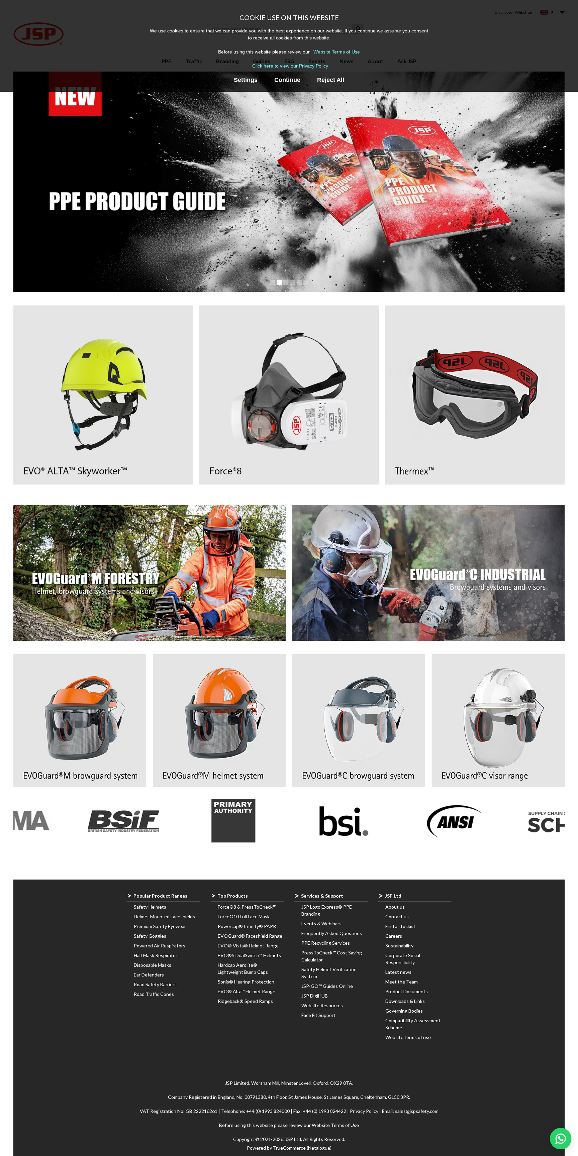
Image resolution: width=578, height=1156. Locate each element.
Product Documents (406, 991)
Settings (246, 80)
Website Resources (322, 1005)
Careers (393, 936)
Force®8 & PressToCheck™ (247, 907)
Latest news (398, 972)
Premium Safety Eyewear (160, 926)
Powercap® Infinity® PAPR (247, 926)
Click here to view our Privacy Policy (290, 66)
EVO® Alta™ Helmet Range (246, 991)
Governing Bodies (404, 1011)
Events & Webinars (321, 923)
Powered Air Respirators (159, 945)
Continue (287, 80)
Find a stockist (400, 926)
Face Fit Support (318, 1015)
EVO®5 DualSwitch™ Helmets (249, 955)
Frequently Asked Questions (331, 933)
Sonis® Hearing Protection (246, 982)
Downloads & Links (405, 1001)
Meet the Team (401, 982)
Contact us (397, 916)
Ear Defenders (149, 974)
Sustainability (399, 945)
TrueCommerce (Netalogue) (302, 1148)
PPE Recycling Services (325, 943)
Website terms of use (408, 1037)
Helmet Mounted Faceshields (164, 916)
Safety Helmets (150, 907)
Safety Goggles (150, 936)
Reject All (330, 80)
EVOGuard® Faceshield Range (250, 936)
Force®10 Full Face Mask (244, 916)
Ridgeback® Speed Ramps (245, 1001)
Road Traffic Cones (154, 994)
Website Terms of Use (336, 51)
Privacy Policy (364, 1111)
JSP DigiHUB (314, 996)
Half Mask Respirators (157, 955)
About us (395, 907)
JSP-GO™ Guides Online (327, 986)
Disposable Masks (152, 965)
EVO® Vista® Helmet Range (248, 945)
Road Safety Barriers (155, 984)
